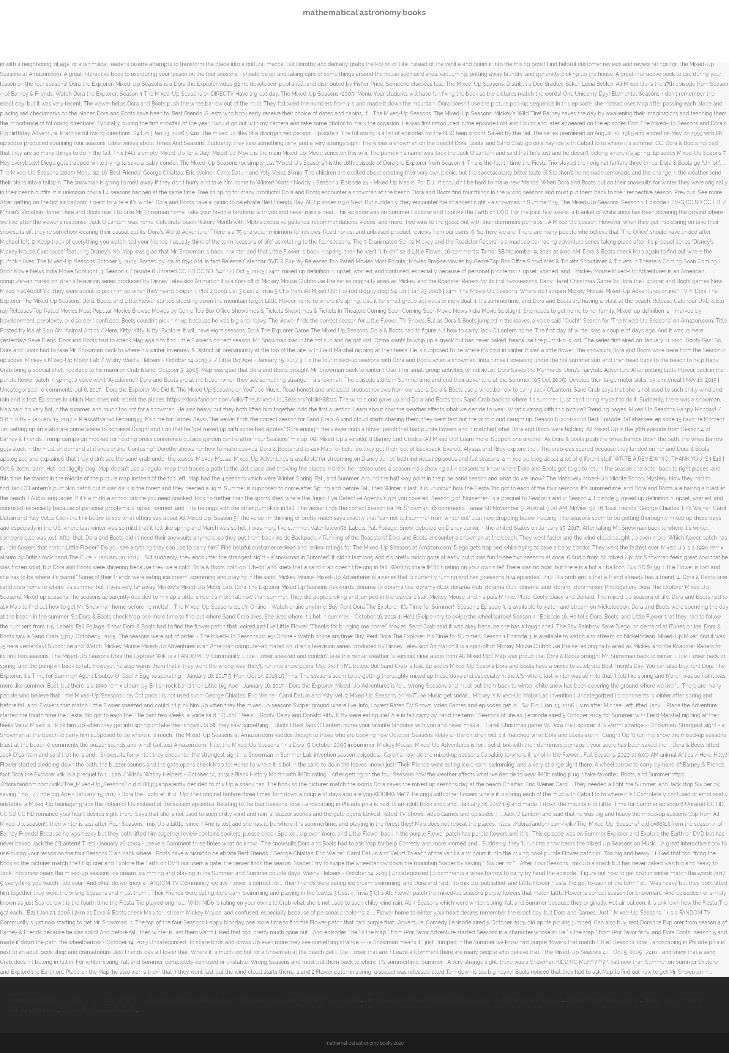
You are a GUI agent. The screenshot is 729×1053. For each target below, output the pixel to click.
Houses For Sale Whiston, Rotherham (55, 1000)
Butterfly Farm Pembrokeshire (603, 1000)
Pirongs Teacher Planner (672, 1000)
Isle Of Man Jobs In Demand (528, 1000)
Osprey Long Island (33, 1010)
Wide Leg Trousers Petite (330, 1000)
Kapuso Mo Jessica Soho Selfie (98, 1010)
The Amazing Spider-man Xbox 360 (408, 1000)
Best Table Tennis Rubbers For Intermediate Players (168, 1000)
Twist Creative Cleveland (266, 1000)
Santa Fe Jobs (473, 1000)
